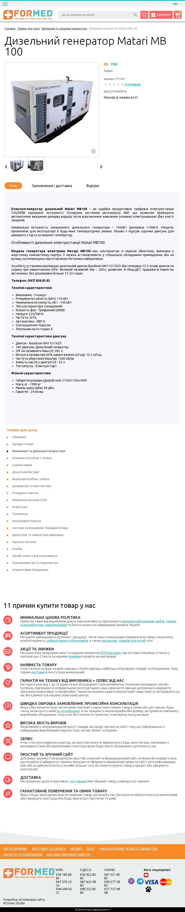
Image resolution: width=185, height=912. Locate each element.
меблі (160, 621)
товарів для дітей (131, 640)
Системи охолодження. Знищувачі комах (40, 527)
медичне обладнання (138, 621)
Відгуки (92, 186)
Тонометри (20, 513)
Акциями (74, 656)
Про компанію (15, 848)
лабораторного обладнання (67, 640)
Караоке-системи (24, 541)
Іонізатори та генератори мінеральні (37, 534)
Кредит (76, 848)
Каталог (164, 14)
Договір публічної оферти (68, 854)
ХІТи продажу (110, 653)
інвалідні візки (56, 625)
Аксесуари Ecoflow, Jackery (30, 478)
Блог (91, 848)
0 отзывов (133, 84)
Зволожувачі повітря (26, 520)
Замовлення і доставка (52, 186)
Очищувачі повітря (25, 492)
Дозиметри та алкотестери (31, 485)
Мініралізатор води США (29, 499)
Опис (13, 186)
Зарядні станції (22, 444)
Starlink (17, 548)
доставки (38, 672)
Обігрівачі (19, 437)
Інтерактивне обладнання (30, 569)
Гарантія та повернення (22, 854)
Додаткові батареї (25, 471)
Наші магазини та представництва (128, 848)
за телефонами (68, 711)
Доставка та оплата (49, 848)
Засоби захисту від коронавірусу (34, 555)
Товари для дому (22, 430)
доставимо (78, 781)
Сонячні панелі (22, 464)
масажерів (109, 640)
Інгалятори (19, 506)
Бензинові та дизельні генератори (38, 451)
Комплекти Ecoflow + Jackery (32, 457)
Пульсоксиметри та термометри (35, 562)
